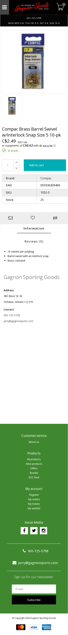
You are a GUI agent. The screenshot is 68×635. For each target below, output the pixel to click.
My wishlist (34, 508)
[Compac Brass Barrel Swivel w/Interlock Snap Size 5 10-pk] (34, 62)
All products (34, 459)
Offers (34, 468)
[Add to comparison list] (56, 218)
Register (34, 494)
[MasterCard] (20, 627)
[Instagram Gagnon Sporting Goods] (43, 530)
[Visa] (33, 627)
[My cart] (60, 7)
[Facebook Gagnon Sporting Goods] (24, 530)
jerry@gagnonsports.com (18, 321)
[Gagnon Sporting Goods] (32, 7)
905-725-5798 (12, 315)
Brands (34, 473)
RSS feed (34, 477)
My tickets (34, 504)
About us (34, 442)
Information (34, 228)
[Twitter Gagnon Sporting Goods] (34, 530)
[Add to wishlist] (33, 218)
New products (34, 463)
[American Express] (46, 627)
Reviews (34, 241)
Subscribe (34, 600)
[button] (34, 145)
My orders (34, 499)
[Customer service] (11, 218)
